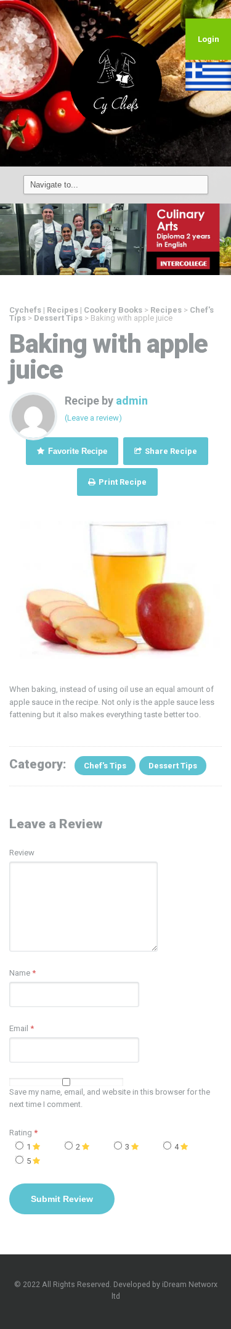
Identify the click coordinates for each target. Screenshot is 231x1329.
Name (19, 972)
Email (18, 1028)
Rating (23, 1132)
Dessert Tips (172, 765)
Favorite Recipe (76, 451)
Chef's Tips (105, 765)
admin (132, 400)
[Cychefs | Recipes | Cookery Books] (116, 82)
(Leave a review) (93, 417)
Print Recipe (122, 482)
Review (21, 852)
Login (208, 39)
